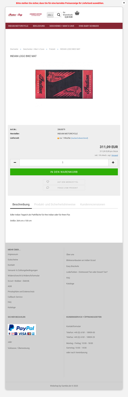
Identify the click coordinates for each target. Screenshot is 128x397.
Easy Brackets (72, 266)
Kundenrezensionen (92, 204)
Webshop (54, 386)
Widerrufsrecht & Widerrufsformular (23, 275)
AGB (10, 286)
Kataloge (12, 307)
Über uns (70, 254)
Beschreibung (21, 204)
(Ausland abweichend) (79, 138)
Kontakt (11, 265)
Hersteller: (15, 133)
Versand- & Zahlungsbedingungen (23, 270)
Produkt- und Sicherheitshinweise (55, 204)
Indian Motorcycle (18, 26)
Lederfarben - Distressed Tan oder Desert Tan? (87, 272)
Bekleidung (39, 26)
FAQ (9, 302)
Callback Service (15, 297)
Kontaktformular (73, 326)
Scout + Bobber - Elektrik (18, 281)
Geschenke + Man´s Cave (61, 26)
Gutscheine (13, 259)
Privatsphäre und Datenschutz (21, 291)
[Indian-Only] (25, 15)
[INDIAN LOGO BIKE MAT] (64, 84)
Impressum (13, 254)
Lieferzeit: (14, 138)
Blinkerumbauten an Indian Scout (81, 260)
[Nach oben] (119, 392)
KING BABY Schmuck (89, 26)
